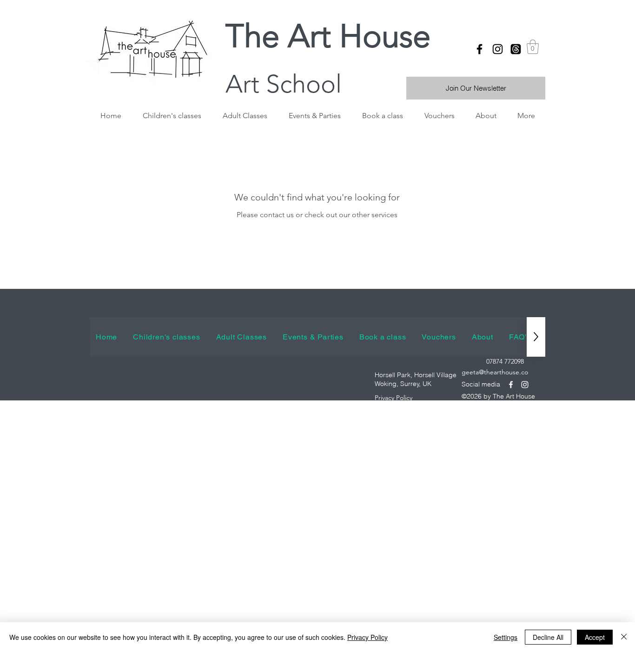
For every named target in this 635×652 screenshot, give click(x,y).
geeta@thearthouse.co (495, 372)
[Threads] (516, 49)
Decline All (548, 637)
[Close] (623, 637)
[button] (533, 47)
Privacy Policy (367, 637)
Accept (595, 637)
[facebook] (479, 49)
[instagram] (497, 49)
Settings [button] (505, 637)
